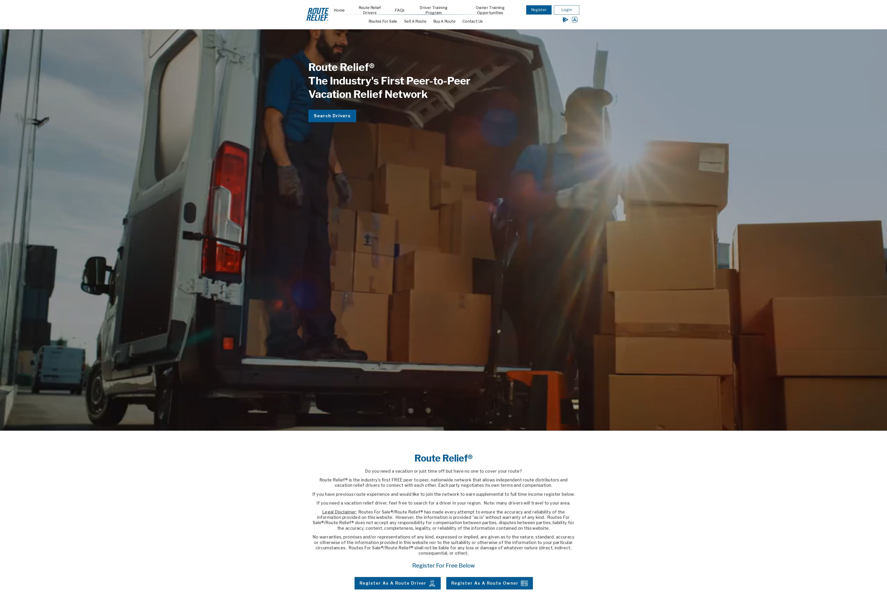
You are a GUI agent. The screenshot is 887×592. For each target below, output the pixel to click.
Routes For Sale (383, 21)
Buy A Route (444, 21)
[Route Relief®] (317, 21)
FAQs (399, 10)
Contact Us (472, 21)
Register (539, 10)
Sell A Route (415, 21)
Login (566, 10)
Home (339, 10)
